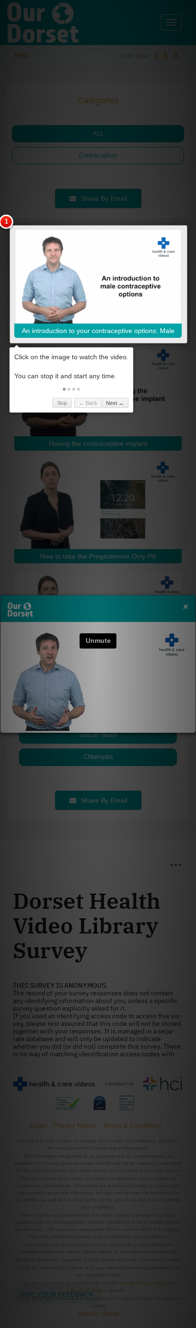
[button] (64, 389)
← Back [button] (88, 403)
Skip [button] (62, 403)
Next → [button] (115, 403)
